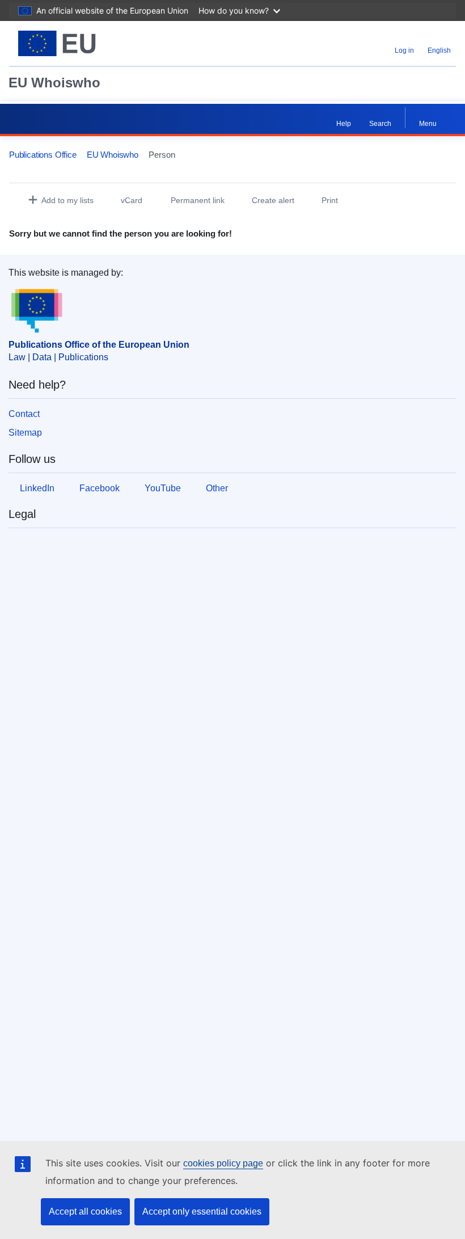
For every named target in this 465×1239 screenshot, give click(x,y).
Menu (428, 124)
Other (217, 488)
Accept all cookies (85, 1211)
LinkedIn (37, 488)
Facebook (99, 488)
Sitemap (25, 432)
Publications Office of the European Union (99, 344)
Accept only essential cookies (201, 1211)
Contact (24, 414)
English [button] (439, 50)
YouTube (163, 488)
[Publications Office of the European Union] (86, 43)
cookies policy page (223, 1163)
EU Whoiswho (54, 82)
